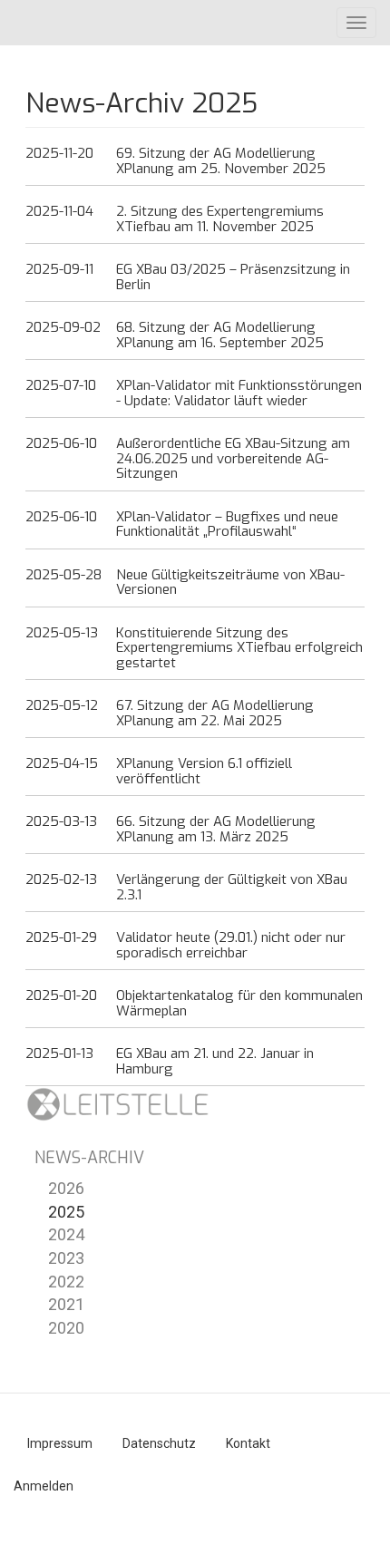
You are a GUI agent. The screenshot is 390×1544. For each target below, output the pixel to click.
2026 (66, 1188)
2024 (66, 1234)
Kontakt (248, 1443)
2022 (66, 1281)
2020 (66, 1327)
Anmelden (43, 1486)
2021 (66, 1304)
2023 (66, 1257)
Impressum (60, 1443)
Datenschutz (159, 1443)
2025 (66, 1211)
